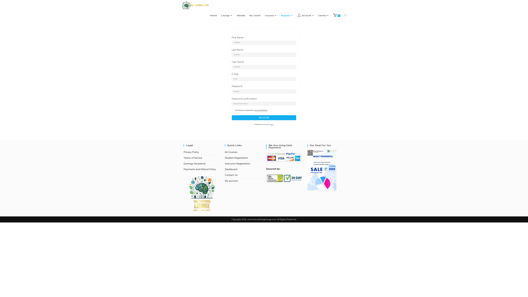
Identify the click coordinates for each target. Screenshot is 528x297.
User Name (238, 62)
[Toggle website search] (345, 15)
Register (264, 118)
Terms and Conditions (261, 110)
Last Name (237, 50)
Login (272, 124)
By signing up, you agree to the (251, 110)
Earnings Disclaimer (195, 163)
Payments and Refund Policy (200, 169)
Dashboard (231, 169)
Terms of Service (193, 158)
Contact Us (231, 175)
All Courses (231, 152)
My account (231, 181)
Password (237, 86)
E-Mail (235, 74)
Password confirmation (244, 98)
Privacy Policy (191, 152)
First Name (238, 37)
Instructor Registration (237, 163)
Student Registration (236, 158)
